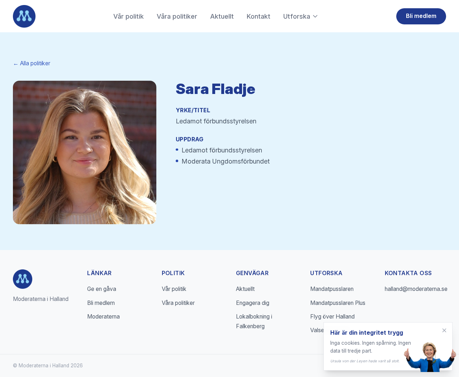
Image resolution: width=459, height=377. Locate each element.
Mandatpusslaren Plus (337, 303)
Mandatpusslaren (332, 289)
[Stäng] (444, 330)
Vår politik (128, 16)
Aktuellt (222, 16)
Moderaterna (103, 316)
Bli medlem (421, 16)
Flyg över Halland (332, 316)
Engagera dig (252, 303)
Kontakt (258, 16)
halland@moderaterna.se (416, 289)
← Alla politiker (31, 63)
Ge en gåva (101, 289)
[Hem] (24, 16)
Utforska (296, 16)
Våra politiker (177, 16)
